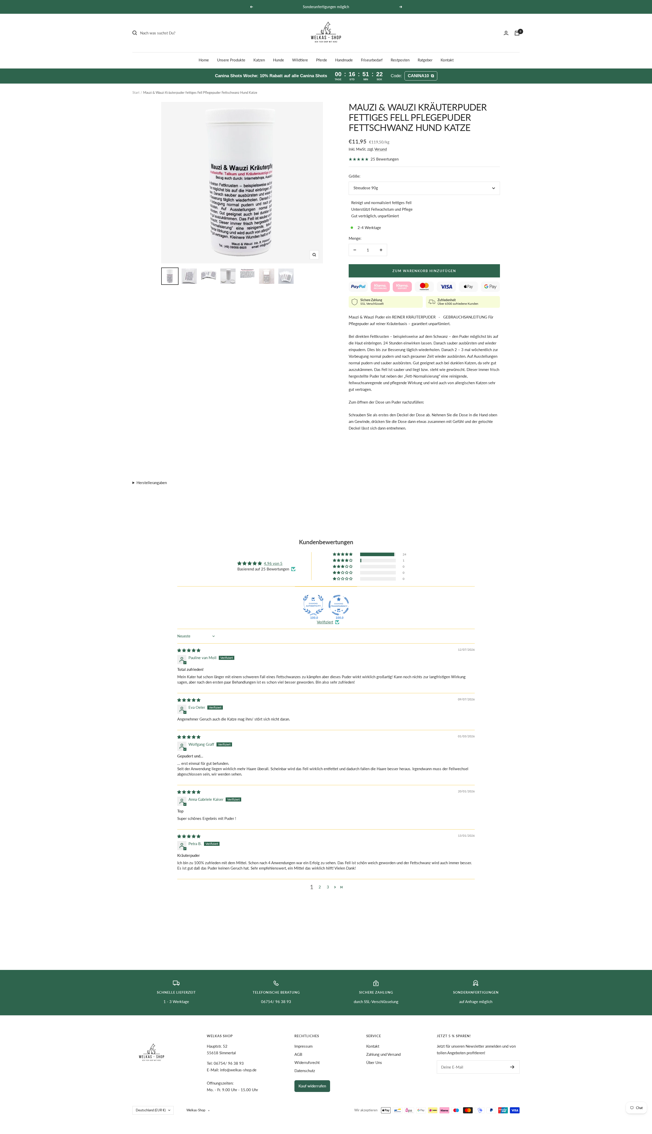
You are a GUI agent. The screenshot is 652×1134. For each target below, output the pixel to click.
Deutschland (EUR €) (151, 1110)
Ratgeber (425, 60)
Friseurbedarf (372, 60)
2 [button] (320, 887)
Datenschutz (304, 1070)
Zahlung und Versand (383, 1054)
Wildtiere (300, 60)
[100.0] (313, 605)
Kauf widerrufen (312, 1086)
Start (136, 92)
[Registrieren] (512, 1067)
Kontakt (447, 60)
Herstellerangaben (152, 482)
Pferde (321, 60)
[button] (343, 554)
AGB (298, 1054)
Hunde (278, 60)
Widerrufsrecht (307, 1062)
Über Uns (374, 1062)
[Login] (506, 33)
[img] (188, 650)
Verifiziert (325, 622)
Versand (380, 149)
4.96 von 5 (273, 563)
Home (204, 60)
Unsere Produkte (231, 60)
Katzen (259, 60)
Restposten (400, 60)
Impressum (303, 1046)
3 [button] (328, 887)
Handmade (344, 60)
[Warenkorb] (517, 33)
